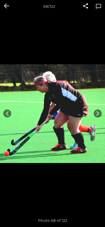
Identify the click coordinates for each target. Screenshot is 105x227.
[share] (85, 6)
